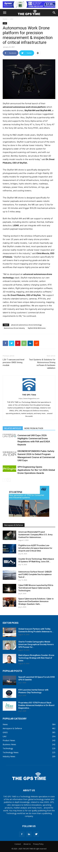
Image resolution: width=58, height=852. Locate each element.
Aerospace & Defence (13, 525)
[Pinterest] (18, 343)
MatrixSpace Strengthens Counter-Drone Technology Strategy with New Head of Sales (36, 658)
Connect (18, 844)
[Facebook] (5, 343)
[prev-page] (4, 480)
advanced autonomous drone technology (26, 325)
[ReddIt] (36, 343)
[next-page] (8, 480)
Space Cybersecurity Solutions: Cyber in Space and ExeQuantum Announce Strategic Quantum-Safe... (36, 601)
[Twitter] (11, 343)
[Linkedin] (30, 343)
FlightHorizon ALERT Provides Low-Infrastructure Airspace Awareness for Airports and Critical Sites (35, 548)
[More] (38, 53)
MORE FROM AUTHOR (33, 428)
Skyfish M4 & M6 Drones (37, 328)
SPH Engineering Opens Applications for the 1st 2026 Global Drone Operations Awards (36, 470)
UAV (11, 19)
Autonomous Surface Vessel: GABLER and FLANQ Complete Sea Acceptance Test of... (35, 574)
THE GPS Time (29, 394)
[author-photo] (29, 391)
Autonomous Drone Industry (14, 328)
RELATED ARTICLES (12, 428)
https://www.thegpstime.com (29, 398)
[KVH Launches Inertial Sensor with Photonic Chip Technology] (9, 693)
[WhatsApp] (24, 343)
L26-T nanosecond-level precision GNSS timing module (13, 362)
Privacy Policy (38, 844)
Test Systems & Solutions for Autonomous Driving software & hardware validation (42, 363)
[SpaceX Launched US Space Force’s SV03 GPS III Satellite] (9, 680)
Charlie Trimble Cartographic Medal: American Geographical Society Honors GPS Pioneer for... (36, 644)
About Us (27, 844)
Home (5, 19)
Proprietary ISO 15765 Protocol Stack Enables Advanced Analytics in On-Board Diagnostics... (36, 705)
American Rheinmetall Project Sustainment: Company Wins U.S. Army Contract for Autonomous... (35, 534)
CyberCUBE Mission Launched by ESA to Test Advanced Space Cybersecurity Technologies (35, 588)
